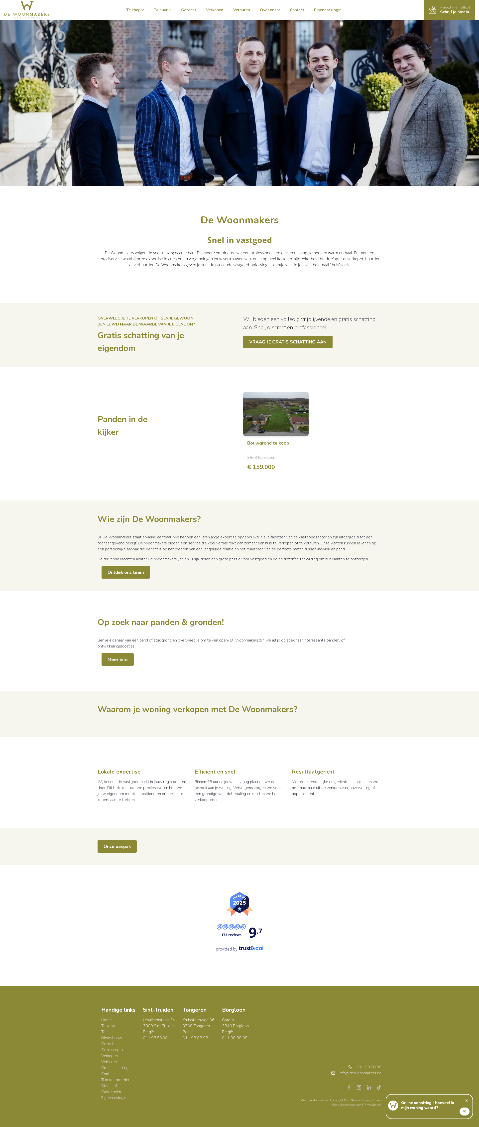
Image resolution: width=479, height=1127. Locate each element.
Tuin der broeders (116, 1080)
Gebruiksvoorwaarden (347, 1105)
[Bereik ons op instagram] (361, 1087)
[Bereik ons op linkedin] (370, 1087)
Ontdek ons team (126, 572)
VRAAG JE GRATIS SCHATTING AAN (288, 342)
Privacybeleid (372, 1105)
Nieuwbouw (111, 1038)
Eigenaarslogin (328, 10)
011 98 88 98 (195, 1038)
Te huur (161, 10)
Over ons (268, 10)
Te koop (133, 10)
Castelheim (111, 1092)
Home (106, 1020)
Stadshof (109, 1086)
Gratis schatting (114, 1068)
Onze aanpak (117, 846)
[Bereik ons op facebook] (351, 1087)
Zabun (365, 1100)
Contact (297, 10)
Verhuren (241, 10)
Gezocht (188, 10)
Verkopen (214, 10)
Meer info (118, 659)
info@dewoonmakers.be (360, 1073)
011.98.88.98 (155, 1038)
